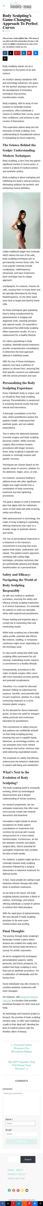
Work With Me (16, 1178)
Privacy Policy (17, 1174)
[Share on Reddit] (24, 1203)
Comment (7, 1089)
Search (27, 1159)
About (19, 1170)
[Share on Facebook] (5, 53)
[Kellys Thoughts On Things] (20, 6)
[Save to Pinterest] (13, 1203)
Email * (9, 1130)
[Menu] (3, 6)
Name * (9, 1119)
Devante (7, 31)
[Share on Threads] (5, 58)
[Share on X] (10, 53)
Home (11, 1170)
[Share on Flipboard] (29, 53)
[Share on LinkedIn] (23, 53)
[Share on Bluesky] (35, 53)
